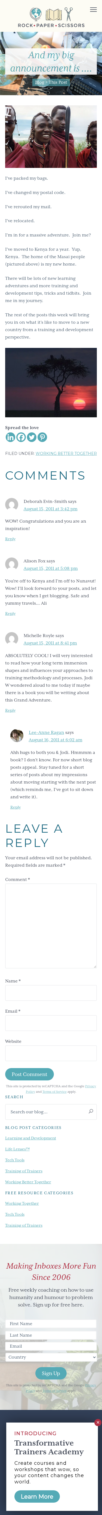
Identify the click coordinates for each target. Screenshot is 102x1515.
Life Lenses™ (17, 1149)
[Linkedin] (10, 437)
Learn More (37, 1496)
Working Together (22, 1203)
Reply (10, 539)
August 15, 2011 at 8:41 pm (50, 643)
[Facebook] (21, 437)
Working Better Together (66, 453)
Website (13, 1041)
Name (13, 981)
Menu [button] (87, 10)
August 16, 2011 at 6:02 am (55, 739)
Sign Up (51, 1373)
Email (12, 1011)
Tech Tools (14, 1160)
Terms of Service (54, 1092)
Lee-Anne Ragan (46, 732)
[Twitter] (31, 437)
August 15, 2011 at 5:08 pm (51, 568)
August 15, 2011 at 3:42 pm (51, 508)
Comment (17, 879)
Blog (39, 82)
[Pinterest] (42, 437)
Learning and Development (30, 1138)
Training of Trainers (23, 1171)
